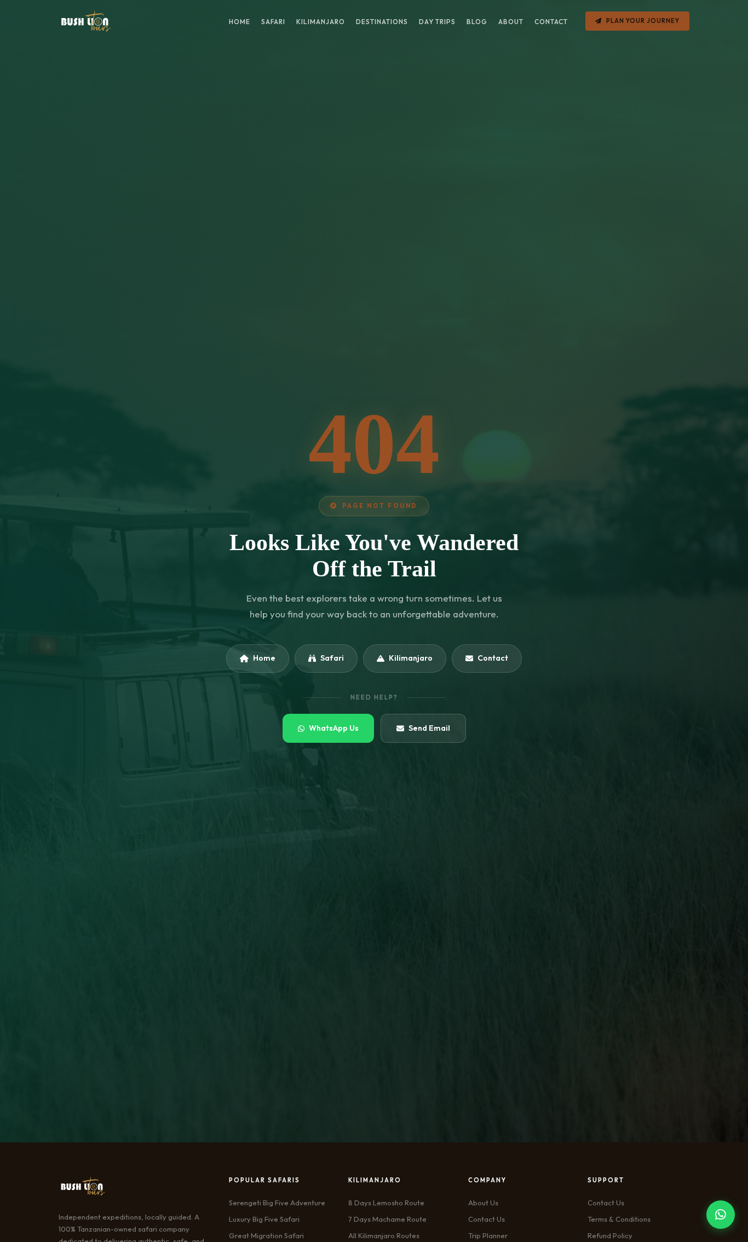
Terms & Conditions (619, 1219)
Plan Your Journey (643, 21)
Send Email (429, 728)
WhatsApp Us (334, 728)
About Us (483, 1202)
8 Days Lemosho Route (386, 1202)
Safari (332, 658)
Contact (492, 658)
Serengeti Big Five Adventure (277, 1202)
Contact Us (486, 1219)
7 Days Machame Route (387, 1219)
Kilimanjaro (411, 658)
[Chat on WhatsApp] (720, 1214)
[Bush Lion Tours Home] (86, 21)
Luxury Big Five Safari (264, 1219)
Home (264, 658)
